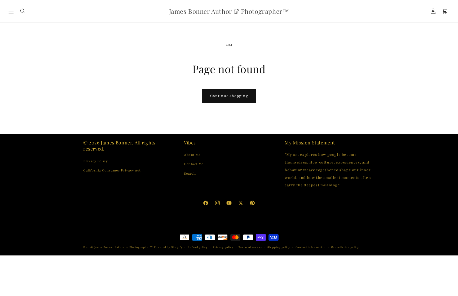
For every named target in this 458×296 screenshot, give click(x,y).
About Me (192, 155)
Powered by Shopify (168, 247)
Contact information (311, 247)
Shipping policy (278, 247)
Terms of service (250, 247)
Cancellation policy (345, 247)
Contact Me (194, 164)
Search (190, 173)
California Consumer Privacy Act (112, 170)
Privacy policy (223, 247)
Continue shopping (229, 96)
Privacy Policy (95, 161)
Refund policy (198, 247)
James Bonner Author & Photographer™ (123, 247)
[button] (11, 11)
